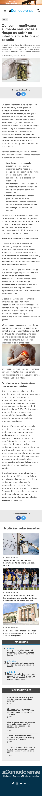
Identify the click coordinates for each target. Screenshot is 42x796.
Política (11, 648)
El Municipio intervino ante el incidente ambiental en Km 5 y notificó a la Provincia (20, 737)
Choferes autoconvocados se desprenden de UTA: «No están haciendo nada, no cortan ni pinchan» (20, 711)
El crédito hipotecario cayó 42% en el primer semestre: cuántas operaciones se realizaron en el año (21, 750)
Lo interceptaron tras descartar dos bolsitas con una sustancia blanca (20, 665)
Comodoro (12, 661)
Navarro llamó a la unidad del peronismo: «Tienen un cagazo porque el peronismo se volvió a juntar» (21, 653)
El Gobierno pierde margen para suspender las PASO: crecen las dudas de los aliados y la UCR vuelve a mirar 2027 (21, 677)
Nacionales (12, 672)
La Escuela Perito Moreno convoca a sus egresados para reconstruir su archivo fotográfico (20, 633)
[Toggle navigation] (5, 10)
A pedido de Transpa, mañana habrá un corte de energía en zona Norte (19, 563)
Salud (5, 19)
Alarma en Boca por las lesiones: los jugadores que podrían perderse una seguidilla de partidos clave (20, 598)
